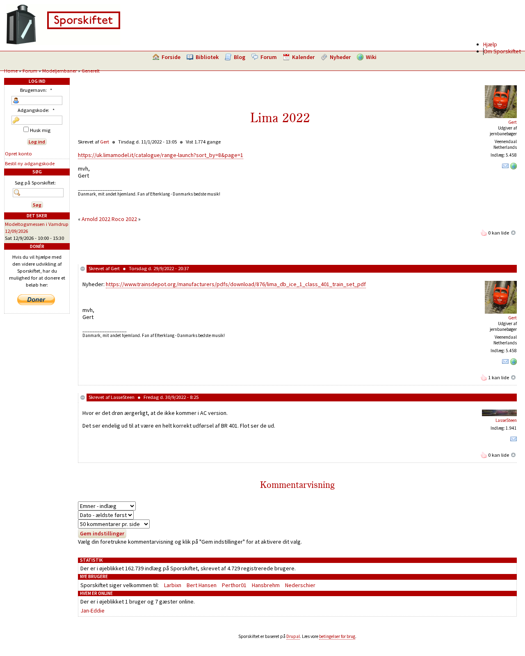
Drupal (293, 636)
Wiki (371, 57)
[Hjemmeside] (513, 168)
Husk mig (39, 130)
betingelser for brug (337, 636)
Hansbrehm (266, 585)
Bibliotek (207, 57)
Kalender (303, 57)
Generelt (91, 71)
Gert (512, 122)
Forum (268, 57)
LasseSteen (123, 397)
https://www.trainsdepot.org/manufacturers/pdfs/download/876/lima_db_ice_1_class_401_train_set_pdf (236, 284)
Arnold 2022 (96, 219)
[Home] (63, 43)
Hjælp (490, 44)
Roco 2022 (124, 219)
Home (11, 71)
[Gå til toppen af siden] (513, 233)
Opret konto (18, 153)
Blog (239, 57)
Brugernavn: (36, 90)
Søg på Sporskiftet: (35, 183)
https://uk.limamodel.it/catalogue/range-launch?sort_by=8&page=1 (160, 155)
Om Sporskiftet (502, 51)
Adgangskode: (36, 110)
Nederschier (300, 585)
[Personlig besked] (505, 168)
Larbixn (172, 585)
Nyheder (340, 57)
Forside (171, 57)
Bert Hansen (202, 585)
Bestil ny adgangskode (30, 163)
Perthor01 (234, 585)
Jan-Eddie (92, 610)
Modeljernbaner (59, 71)
